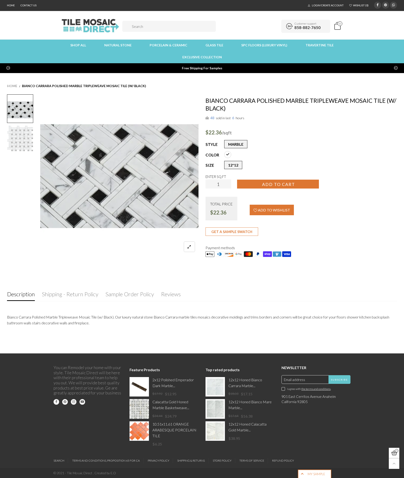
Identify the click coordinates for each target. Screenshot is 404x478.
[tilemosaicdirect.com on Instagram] (73, 402)
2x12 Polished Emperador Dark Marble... (173, 383)
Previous (8, 68)
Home (11, 5)
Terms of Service (251, 460)
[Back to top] (394, 463)
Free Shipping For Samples (202, 68)
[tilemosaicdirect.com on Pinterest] (65, 402)
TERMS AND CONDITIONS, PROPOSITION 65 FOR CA (106, 460)
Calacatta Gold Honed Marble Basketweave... (170, 405)
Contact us (28, 5)
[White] (227, 154)
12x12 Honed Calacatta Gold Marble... (247, 427)
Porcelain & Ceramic (168, 45)
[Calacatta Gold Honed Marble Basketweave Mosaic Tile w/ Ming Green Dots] (139, 409)
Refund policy (283, 460)
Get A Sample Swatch (231, 232)
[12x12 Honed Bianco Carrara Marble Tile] (215, 386)
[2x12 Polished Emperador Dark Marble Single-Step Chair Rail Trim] (139, 386)
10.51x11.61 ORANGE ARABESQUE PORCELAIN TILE (174, 430)
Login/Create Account (328, 5)
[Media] (189, 246)
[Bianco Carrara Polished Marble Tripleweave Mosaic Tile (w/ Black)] (119, 176)
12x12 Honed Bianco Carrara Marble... (245, 383)
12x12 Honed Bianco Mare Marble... (250, 405)
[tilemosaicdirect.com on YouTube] (82, 402)
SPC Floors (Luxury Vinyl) (264, 45)
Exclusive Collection (202, 57)
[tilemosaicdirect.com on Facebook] (56, 402)
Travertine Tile (320, 45)
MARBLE (235, 144)
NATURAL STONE (118, 45)
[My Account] (276, 26)
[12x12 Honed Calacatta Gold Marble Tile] (215, 431)
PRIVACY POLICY (158, 460)
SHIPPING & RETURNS (191, 460)
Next (395, 68)
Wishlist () (360, 5)
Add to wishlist (273, 210)
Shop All (78, 45)
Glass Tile (214, 45)
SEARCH (59, 460)
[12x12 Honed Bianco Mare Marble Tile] (215, 409)
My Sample (316, 474)
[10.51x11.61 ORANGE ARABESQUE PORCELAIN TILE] (139, 431)
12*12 (233, 165)
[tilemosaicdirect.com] (90, 25)
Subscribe (339, 379)
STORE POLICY (222, 460)
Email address (294, 380)
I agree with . (309, 389)
